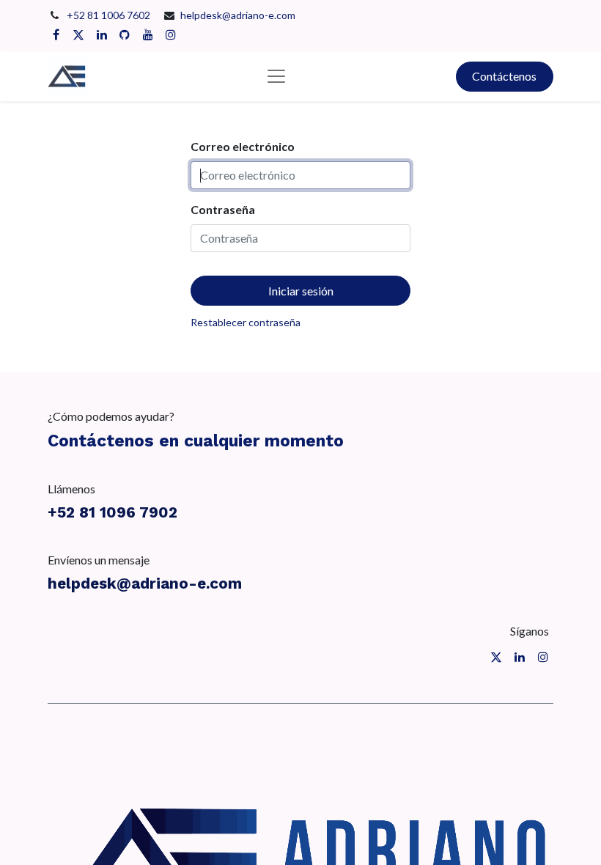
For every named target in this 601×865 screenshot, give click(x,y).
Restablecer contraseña (245, 322)
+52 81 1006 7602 (109, 15)
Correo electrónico (243, 146)
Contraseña (223, 209)
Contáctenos (504, 76)
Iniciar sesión (300, 291)
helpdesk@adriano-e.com (237, 15)
